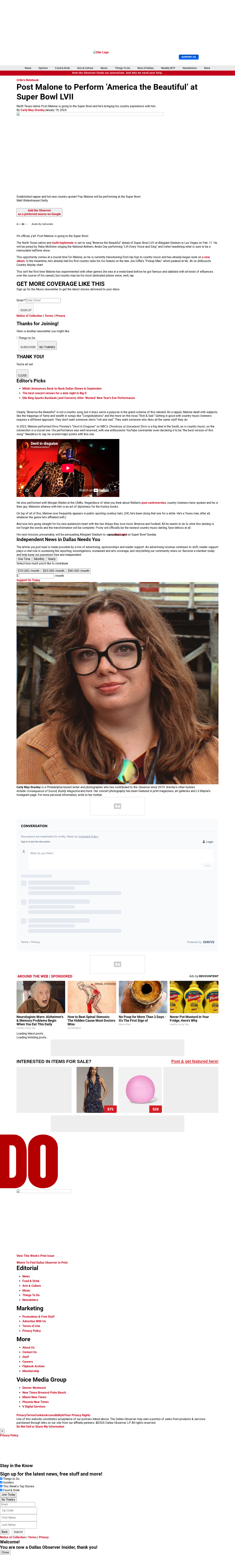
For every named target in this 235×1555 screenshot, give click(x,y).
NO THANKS (47, 347)
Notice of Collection (29, 316)
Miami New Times (34, 1397)
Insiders (8, 1482)
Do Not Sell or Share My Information (40, 1426)
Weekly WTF (168, 68)
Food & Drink (62, 68)
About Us (28, 1347)
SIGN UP (26, 310)
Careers (27, 1361)
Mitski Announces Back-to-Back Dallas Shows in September (62, 388)
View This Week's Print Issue (35, 1256)
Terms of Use (31, 1326)
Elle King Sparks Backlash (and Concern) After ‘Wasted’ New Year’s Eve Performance (78, 398)
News (28, 68)
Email (21, 300)
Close (5, 1552)
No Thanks (8, 1499)
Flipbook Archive (33, 1366)
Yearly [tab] (52, 559)
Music (104, 68)
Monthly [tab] (39, 559)
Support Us (189, 57)
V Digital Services (33, 1406)
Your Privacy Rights (77, 1415)
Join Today (8, 1494)
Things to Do (11, 1479)
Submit (18, 1532)
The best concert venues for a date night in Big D (54, 393)
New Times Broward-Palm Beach (44, 1392)
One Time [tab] (24, 559)
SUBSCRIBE (28, 347)
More (207, 68)
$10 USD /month (28, 571)
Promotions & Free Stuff (38, 1316)
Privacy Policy (31, 1331)
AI (63, 1415)
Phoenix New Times (35, 1402)
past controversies (154, 502)
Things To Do (122, 68)
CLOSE (22, 375)
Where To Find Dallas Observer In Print (42, 1262)
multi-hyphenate (63, 243)
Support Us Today (28, 580)
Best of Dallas (146, 68)
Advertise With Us (34, 1321)
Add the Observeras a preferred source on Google (39, 212)
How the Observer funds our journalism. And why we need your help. (117, 72)
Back (4, 1532)
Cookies (40, 1415)
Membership (30, 1371)
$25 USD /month (53, 571)
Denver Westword (34, 1388)
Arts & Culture (85, 68)
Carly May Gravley (33, 110)
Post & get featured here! (194, 1061)
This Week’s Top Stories (18, 1486)
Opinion (43, 68)
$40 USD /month (78, 571)
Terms (49, 316)
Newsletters (190, 68)
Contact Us (29, 1352)
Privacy (60, 316)
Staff (25, 1357)
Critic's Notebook (28, 80)
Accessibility (53, 1415)
